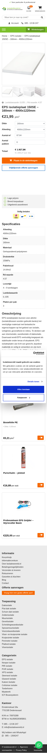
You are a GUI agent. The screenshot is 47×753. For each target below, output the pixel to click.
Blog (4, 580)
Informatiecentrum (10, 560)
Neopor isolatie (8, 663)
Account (15, 23)
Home (4, 36)
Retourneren (7, 573)
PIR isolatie (7, 666)
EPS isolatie (15, 36)
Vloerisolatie (7, 647)
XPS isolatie (7, 672)
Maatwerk (6, 692)
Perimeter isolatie (9, 641)
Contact (5, 583)
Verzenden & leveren (11, 570)
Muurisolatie (7, 618)
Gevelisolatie (8, 621)
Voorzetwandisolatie (11, 631)
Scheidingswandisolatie (12, 625)
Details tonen (33, 381)
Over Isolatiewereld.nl (11, 564)
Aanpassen (22, 397)
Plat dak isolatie (9, 609)
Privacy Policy (21, 750)
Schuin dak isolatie (10, 612)
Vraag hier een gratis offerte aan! (18, 593)
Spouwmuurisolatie (10, 628)
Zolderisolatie (8, 615)
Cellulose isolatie (9, 685)
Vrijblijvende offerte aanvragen (23, 168)
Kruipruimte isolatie (10, 638)
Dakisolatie (7, 605)
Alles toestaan (23, 389)
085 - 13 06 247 (31, 23)
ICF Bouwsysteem (10, 695)
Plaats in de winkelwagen (25, 161)
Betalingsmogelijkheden (12, 567)
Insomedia (38, 750)
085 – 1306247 (11, 736)
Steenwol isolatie (9, 676)
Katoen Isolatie (8, 682)
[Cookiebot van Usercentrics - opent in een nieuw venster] (33, 353)
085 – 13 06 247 (11, 724)
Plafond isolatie (9, 644)
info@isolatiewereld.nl (14, 727)
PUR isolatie (7, 669)
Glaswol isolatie (9, 679)
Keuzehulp (7, 557)
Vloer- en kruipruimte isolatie (14, 634)
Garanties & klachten (11, 577)
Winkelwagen (37, 29)
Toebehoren (7, 688)
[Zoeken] (40, 17)
